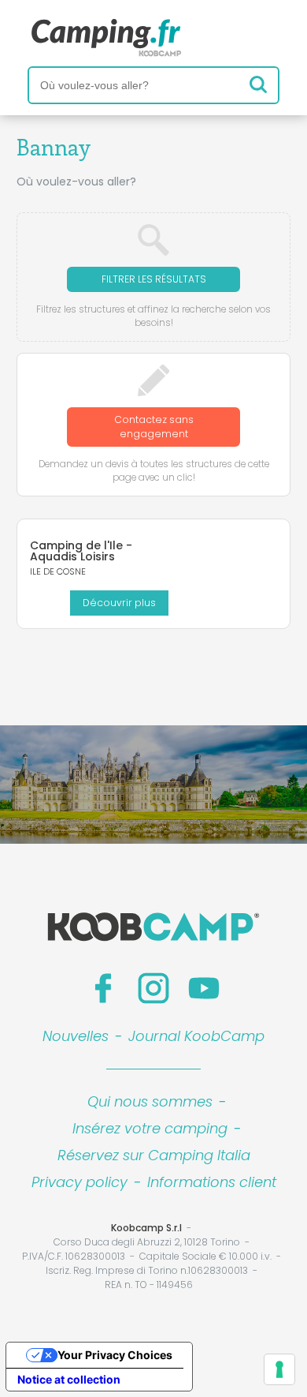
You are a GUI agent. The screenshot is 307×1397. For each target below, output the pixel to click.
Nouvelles (76, 1036)
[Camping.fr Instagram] (153, 988)
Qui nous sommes (150, 1101)
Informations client (211, 1182)
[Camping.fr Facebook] (103, 988)
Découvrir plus (119, 602)
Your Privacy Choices (114, 1354)
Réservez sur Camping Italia (153, 1155)
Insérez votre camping (149, 1128)
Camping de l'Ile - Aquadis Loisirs (81, 550)
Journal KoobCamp (196, 1036)
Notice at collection (68, 1379)
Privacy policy (79, 1182)
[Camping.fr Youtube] (204, 988)
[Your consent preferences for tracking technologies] (279, 1369)
